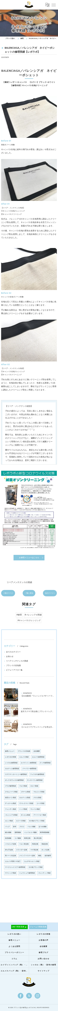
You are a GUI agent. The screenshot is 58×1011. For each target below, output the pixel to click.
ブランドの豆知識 (13, 665)
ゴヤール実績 (25, 792)
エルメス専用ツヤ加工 (13, 861)
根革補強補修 (44, 832)
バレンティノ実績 (44, 873)
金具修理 (48, 855)
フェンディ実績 (10, 809)
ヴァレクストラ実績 (26, 803)
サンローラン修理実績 (35, 780)
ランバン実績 (35, 809)
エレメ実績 (9, 821)
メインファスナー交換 (27, 855)
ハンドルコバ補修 (30, 832)
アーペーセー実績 (40, 815)
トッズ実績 (23, 809)
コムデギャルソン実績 (31, 861)
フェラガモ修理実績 (37, 774)
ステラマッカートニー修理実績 (16, 774)
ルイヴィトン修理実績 (28, 763)
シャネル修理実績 (11, 763)
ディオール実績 (10, 803)
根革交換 (27, 838)
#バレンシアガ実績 (33, 614)
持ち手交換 (9, 850)
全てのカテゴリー (13, 652)
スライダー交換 (21, 850)
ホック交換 (45, 850)
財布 (14, 826)
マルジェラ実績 (39, 792)
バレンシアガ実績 (11, 815)
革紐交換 (45, 844)
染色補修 (8, 838)
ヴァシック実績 (10, 873)
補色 (39, 855)
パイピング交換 (10, 844)
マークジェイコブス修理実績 (15, 867)
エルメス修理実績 (38, 757)
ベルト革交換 (24, 844)
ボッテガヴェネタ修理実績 (14, 780)
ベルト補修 (31, 826)
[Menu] (54, 5)
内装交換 (35, 844)
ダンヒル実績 (25, 815)
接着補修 (18, 832)
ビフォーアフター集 (14, 670)
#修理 (19, 614)
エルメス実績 (24, 757)
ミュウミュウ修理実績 (27, 873)
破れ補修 (8, 832)
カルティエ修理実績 (12, 768)
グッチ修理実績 (45, 763)
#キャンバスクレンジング (29, 620)
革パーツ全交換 (10, 855)
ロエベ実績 (34, 786)
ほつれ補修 (42, 826)
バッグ (7, 826)
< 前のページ (8, 593)
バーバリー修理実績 (29, 768)
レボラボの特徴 (10, 757)
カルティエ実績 (24, 797)
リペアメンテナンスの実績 (19, 582)
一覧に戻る (29, 593)
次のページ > (50, 593)
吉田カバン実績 (10, 797)
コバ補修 (18, 838)
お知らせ (9, 656)
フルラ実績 (23, 786)
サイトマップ (43, 971)
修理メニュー (9, 751)
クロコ (22, 826)
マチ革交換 (34, 850)
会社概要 (37, 751)
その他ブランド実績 (36, 867)
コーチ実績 (40, 803)
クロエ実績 (37, 797)
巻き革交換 (38, 838)
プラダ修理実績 (10, 786)
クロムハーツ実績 (11, 792)
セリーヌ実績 (20, 821)
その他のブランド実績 (36, 821)
